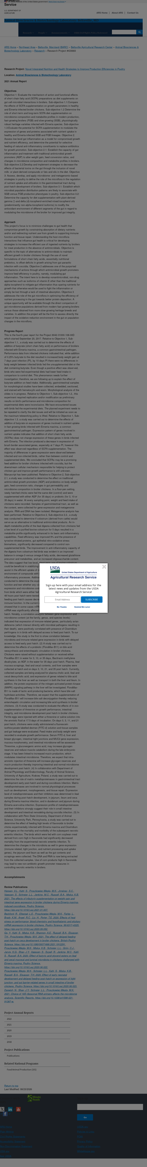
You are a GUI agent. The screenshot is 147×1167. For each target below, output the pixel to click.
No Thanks (62, 607)
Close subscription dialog (104, 567)
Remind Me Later (82, 607)
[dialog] (73, 588)
